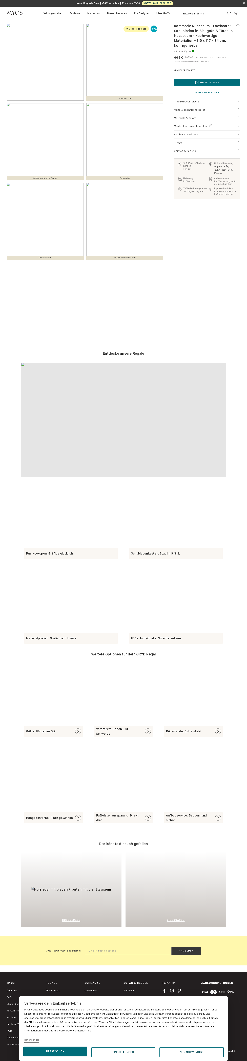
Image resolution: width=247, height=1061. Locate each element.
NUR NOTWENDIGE (191, 1052)
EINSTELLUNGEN (123, 1052)
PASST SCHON (55, 1051)
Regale (51, 983)
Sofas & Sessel (136, 983)
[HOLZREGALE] (60, 854)
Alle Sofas (129, 990)
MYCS (11, 983)
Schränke (92, 983)
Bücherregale (53, 990)
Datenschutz (31, 1040)
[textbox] (128, 951)
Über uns (12, 990)
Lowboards (91, 990)
